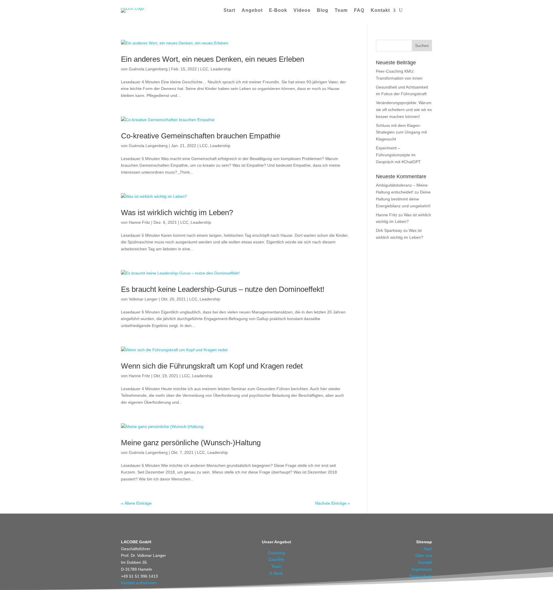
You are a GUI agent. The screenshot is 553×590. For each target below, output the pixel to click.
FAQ (359, 10)
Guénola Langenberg (148, 69)
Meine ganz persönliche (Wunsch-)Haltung (191, 442)
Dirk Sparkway (389, 230)
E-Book (278, 10)
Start (229, 10)
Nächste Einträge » (332, 503)
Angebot (252, 10)
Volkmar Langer (143, 299)
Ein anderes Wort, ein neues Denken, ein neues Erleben (212, 59)
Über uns (423, 555)
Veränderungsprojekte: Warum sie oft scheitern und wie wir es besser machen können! (404, 109)
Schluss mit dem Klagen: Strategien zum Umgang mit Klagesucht (401, 132)
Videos (301, 10)
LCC (204, 69)
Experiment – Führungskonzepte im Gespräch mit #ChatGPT (398, 155)
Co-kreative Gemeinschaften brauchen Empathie (200, 135)
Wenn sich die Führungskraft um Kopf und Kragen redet (212, 366)
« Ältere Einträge (136, 503)
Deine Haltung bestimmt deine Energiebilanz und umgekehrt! (403, 199)
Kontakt (380, 10)
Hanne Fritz (139, 222)
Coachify (276, 559)
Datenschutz (420, 576)
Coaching (276, 552)
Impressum (422, 569)
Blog (322, 10)
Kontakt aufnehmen (139, 582)
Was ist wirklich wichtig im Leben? (177, 212)
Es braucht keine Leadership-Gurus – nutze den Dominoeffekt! (222, 289)
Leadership (221, 69)
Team (341, 10)
